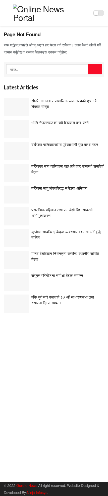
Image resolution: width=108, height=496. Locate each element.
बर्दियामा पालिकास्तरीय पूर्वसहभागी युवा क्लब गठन (64, 145)
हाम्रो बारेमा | (11, 475)
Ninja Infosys (37, 492)
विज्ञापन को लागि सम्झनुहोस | (53, 475)
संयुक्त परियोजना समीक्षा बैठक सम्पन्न (57, 276)
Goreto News (27, 485)
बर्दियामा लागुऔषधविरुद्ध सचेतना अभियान (59, 188)
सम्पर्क (27, 475)
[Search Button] (95, 69)
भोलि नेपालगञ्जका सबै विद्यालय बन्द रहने (60, 123)
